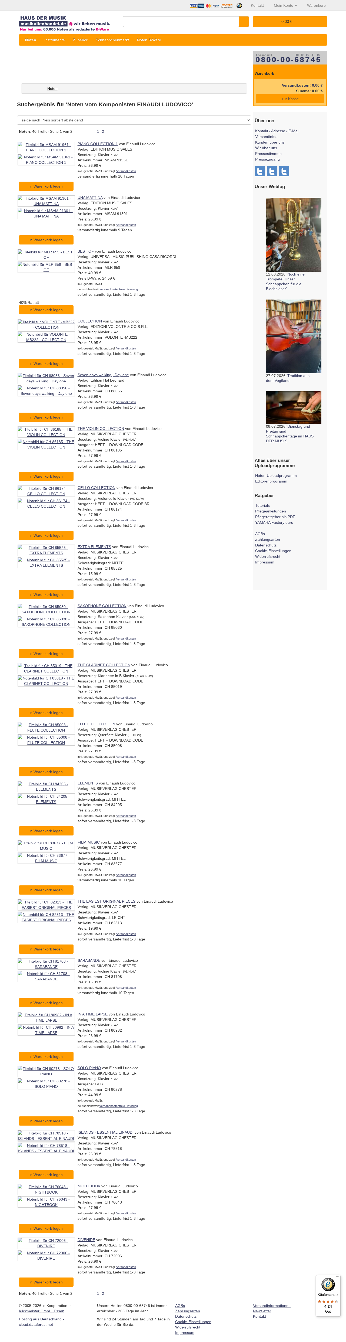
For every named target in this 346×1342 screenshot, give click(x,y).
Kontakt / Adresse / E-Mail (277, 131)
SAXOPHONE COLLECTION (102, 606)
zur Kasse (290, 99)
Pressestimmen (268, 153)
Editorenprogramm (271, 481)
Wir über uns (266, 148)
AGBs (260, 534)
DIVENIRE (86, 1240)
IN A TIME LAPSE (93, 1014)
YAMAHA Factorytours (274, 522)
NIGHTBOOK (89, 1186)
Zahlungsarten (267, 539)
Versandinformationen (272, 1305)
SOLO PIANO (89, 1068)
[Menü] (337, 1278)
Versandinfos (266, 136)
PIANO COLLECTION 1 (98, 144)
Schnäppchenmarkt (112, 40)
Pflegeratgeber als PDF (275, 517)
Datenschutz (266, 545)
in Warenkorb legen (46, 186)
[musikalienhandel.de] (69, 21)
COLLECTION (90, 321)
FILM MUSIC (89, 842)
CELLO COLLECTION (96, 487)
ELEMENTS (88, 783)
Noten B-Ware (149, 40)
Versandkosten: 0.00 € (302, 85)
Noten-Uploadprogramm (276, 475)
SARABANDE (89, 960)
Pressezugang (267, 159)
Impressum (264, 562)
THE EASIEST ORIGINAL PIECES (106, 901)
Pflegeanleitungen (270, 511)
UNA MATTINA (90, 197)
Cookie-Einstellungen (273, 551)
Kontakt (259, 1316)
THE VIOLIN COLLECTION (101, 428)
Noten (30, 40)
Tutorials (262, 505)
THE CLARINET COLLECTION (104, 665)
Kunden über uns (270, 142)
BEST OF (86, 251)
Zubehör (80, 40)
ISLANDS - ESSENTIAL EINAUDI (106, 1132)
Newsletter (262, 1311)
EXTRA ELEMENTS (94, 547)
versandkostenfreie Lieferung (118, 289)
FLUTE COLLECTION (96, 724)
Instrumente (54, 40)
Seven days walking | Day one (103, 375)
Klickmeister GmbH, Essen (41, 1311)
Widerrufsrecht (267, 556)
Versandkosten (126, 171)
